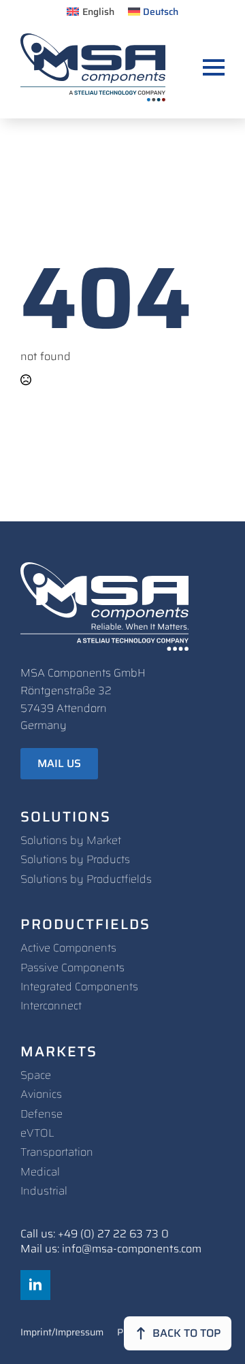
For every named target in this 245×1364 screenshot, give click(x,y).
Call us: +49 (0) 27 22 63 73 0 (94, 1234)
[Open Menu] (214, 67)
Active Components (68, 947)
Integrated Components (79, 986)
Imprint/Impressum (61, 1333)
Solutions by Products (75, 859)
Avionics (41, 1094)
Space (35, 1075)
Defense (41, 1113)
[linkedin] (35, 1285)
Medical (40, 1171)
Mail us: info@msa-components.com (110, 1248)
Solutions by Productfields (86, 879)
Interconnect (51, 1005)
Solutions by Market (70, 840)
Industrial (43, 1190)
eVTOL (37, 1132)
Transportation (56, 1151)
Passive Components (72, 967)
